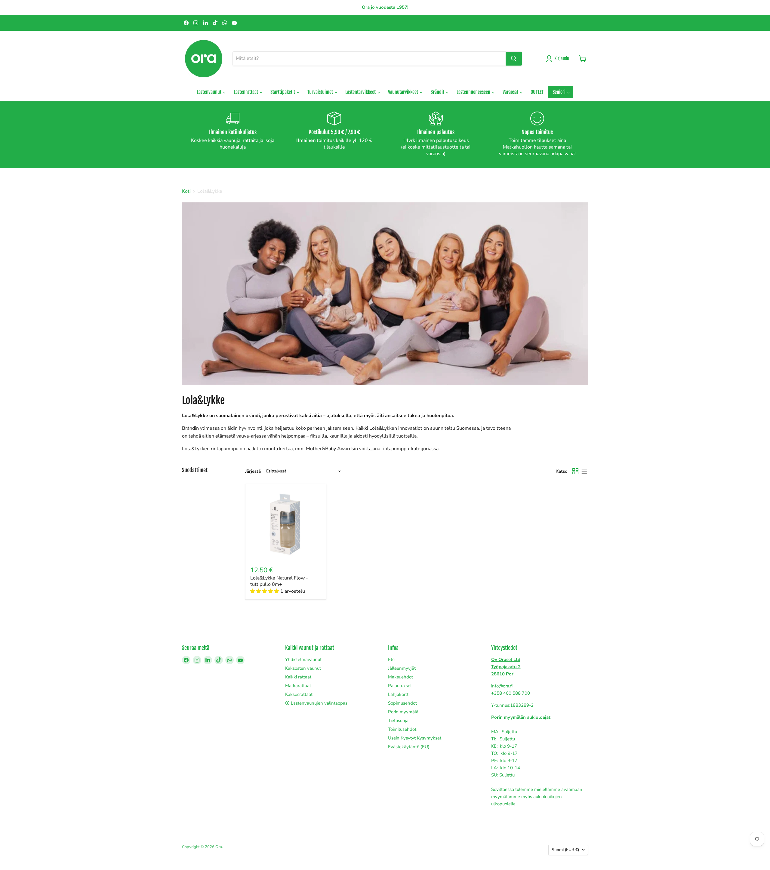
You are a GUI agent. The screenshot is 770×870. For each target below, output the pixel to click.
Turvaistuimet (320, 92)
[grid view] (575, 471)
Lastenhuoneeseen (474, 92)
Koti (186, 191)
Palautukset (400, 686)
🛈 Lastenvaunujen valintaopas (316, 703)
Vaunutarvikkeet (403, 92)
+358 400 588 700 (510, 693)
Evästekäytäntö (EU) (409, 747)
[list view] (584, 471)
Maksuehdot (400, 677)
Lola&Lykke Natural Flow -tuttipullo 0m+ (279, 581)
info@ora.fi (502, 686)
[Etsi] (514, 59)
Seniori (559, 92)
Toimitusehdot (402, 729)
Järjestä (253, 471)
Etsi (391, 659)
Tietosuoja (398, 721)
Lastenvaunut (209, 92)
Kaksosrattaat (299, 694)
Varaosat (511, 92)
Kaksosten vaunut (303, 668)
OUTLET (537, 92)
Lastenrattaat (246, 92)
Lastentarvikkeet (361, 92)
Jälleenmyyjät (402, 668)
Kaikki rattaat (298, 677)
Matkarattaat (298, 686)
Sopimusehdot (402, 703)
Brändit (437, 92)
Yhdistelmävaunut (303, 659)
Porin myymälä (403, 712)
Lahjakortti (398, 694)
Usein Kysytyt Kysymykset (414, 738)
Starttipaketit (283, 92)
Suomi (565, 850)
